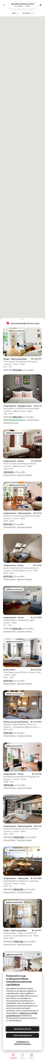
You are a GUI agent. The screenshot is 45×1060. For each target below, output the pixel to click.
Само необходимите (22, 1035)
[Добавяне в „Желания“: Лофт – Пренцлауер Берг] (38, 902)
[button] (17, 370)
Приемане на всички (22, 1029)
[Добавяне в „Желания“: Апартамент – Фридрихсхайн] (38, 378)
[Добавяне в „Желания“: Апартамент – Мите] (38, 433)
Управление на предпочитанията (22, 1043)
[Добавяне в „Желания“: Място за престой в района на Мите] (38, 693)
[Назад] (4, 5)
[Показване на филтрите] (40, 5)
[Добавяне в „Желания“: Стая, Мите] (38, 641)
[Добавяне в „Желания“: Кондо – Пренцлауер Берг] (38, 331)
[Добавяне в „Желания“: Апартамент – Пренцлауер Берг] (38, 485)
